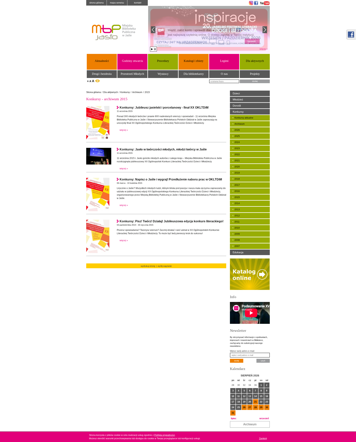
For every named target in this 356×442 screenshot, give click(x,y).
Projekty (255, 73)
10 (233, 396)
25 (238, 407)
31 (233, 413)
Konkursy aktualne (244, 118)
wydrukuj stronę (148, 266)
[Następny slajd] (265, 29)
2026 (237, 130)
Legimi (224, 60)
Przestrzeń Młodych (132, 73)
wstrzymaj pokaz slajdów (155, 49)
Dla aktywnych (255, 60)
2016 (237, 191)
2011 (237, 221)
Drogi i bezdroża (102, 73)
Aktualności (102, 60)
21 (255, 402)
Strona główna (96, 2)
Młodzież (238, 99)
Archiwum (137, 92)
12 (244, 396)
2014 (237, 203)
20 (249, 402)
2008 (237, 240)
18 (238, 402)
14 (255, 396)
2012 (237, 215)
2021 (237, 160)
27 (249, 407)
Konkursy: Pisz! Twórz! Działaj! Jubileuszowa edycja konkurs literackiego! (171, 221)
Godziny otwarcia (132, 60)
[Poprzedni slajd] (153, 29)
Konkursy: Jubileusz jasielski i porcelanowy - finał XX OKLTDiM (164, 107)
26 (244, 407)
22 (261, 402)
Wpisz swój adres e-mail (242, 351)
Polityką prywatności (164, 435)
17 (233, 402)
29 (261, 407)
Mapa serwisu (117, 2)
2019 (237, 173)
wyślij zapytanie (165, 266)
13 (249, 396)
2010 (237, 228)
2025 (237, 136)
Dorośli (237, 105)
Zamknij (263, 438)
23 (267, 402)
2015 (147, 92)
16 (267, 396)
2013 (237, 209)
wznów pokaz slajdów (152, 49)
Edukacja (238, 252)
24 (233, 407)
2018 (237, 179)
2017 (237, 185)
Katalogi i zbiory (193, 60)
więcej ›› (264, 49)
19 (244, 402)
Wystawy (163, 73)
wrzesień (264, 418)
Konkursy (125, 92)
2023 (237, 148)
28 (255, 407)
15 (261, 396)
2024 (237, 142)
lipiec (233, 418)
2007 (237, 246)
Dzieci (236, 93)
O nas (224, 73)
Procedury (163, 60)
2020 (237, 166)
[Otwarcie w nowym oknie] (250, 3)
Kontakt (137, 2)
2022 (237, 154)
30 (267, 407)
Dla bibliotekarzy (194, 73)
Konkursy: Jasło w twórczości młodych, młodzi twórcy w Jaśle (163, 149)
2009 (237, 234)
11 (238, 396)
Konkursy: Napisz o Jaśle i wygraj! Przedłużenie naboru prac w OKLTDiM (171, 179)
